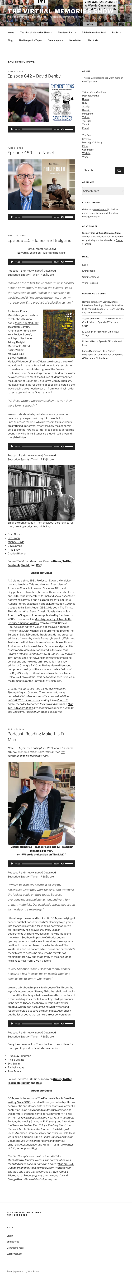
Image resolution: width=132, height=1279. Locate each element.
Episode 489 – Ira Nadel (30, 152)
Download (49, 270)
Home (11, 32)
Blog (10, 40)
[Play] (12, 129)
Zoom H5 (62, 700)
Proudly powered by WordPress (23, 1271)
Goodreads (88, 149)
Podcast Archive (90, 95)
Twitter (66, 561)
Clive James (15, 545)
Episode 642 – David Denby (34, 75)
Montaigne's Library (92, 142)
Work (85, 156)
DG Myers (56, 918)
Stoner (38, 433)
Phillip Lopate (16, 1059)
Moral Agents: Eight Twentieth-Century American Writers (23, 326)
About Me (93, 40)
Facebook (14, 565)
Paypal (119, 240)
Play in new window (30, 270)
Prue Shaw (14, 549)
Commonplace (55, 40)
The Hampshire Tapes (30, 40)
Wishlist (86, 153)
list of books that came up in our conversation (44, 1014)
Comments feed (90, 276)
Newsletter (75, 40)
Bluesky (86, 110)
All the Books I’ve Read (94, 32)
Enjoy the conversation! (22, 522)
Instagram (87, 113)
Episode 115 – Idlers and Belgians (39, 240)
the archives (62, 522)
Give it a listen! (43, 392)
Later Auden (56, 603)
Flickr (85, 146)
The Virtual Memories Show (61, 11)
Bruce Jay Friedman (19, 1055)
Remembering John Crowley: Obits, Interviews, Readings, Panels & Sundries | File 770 (102, 305)
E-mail (85, 128)
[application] (41, 129)
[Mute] (62, 129)
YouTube (86, 120)
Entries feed (88, 270)
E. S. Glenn (87, 331)
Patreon (118, 236)
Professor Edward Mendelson (54, 580)
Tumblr (25, 565)
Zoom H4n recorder (59, 1167)
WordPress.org (90, 282)
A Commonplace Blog (24, 1148)
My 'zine (86, 138)
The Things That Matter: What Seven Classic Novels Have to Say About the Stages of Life (40, 611)
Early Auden (32, 607)
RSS (43, 274)
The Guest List (65, 32)
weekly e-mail (100, 209)
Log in (85, 264)
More (50, 274)
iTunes (57, 561)
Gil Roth (95, 77)
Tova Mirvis (14, 1071)
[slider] (69, 129)
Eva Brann (14, 538)
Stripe (88, 243)
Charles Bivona (17, 553)
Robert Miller (88, 341)
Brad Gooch (15, 534)
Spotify (25, 274)
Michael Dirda (16, 542)
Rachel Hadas (16, 1067)
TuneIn (35, 274)
